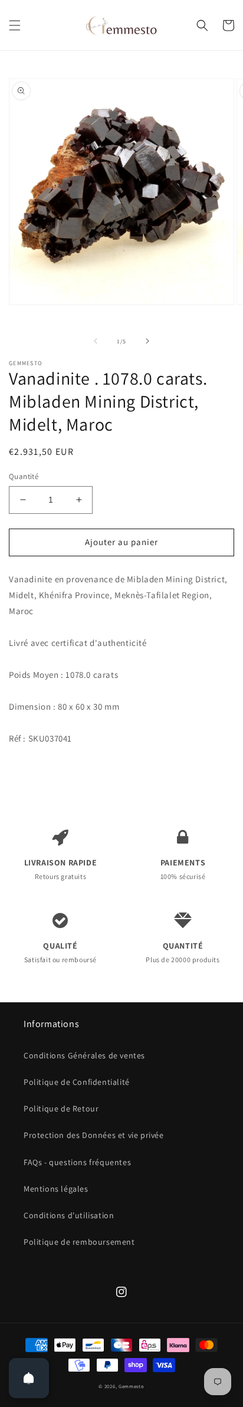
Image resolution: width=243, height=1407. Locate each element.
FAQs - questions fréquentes (77, 1162)
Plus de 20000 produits (182, 952)
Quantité (23, 476)
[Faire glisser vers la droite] (147, 341)
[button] (15, 25)
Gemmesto (132, 1386)
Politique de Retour (61, 1108)
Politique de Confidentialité (77, 1082)
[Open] (29, 1378)
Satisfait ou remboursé (60, 952)
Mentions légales (56, 1188)
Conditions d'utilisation (69, 1215)
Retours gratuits (60, 869)
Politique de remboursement (79, 1242)
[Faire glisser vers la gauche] (96, 341)
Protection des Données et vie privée (94, 1135)
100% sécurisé (183, 869)
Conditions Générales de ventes (84, 1055)
